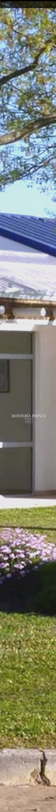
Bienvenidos (29, 421)
